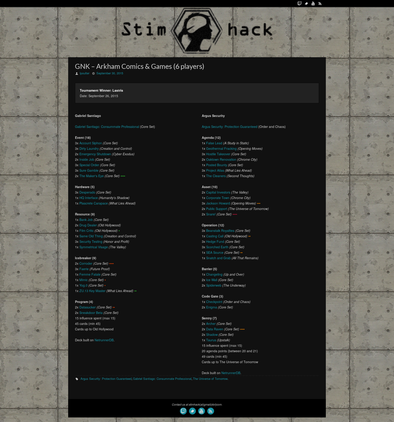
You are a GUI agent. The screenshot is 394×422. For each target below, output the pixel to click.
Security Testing (90, 241)
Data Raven (214, 329)
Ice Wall (211, 279)
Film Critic (86, 230)
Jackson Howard (218, 203)
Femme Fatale (90, 274)
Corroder (85, 263)
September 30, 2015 (109, 73)
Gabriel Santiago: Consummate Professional (107, 126)
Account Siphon (90, 143)
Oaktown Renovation (221, 159)
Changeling (214, 274)
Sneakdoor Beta (91, 312)
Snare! (211, 214)
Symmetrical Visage (93, 247)
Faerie (84, 269)
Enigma (211, 307)
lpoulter (84, 73)
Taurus (211, 340)
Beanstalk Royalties (220, 230)
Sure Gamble (88, 170)
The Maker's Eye (91, 175)
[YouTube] (313, 3)
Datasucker (87, 307)
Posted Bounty (216, 165)
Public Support (216, 208)
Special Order (89, 165)
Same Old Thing (91, 236)
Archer (211, 323)
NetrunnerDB (104, 340)
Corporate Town (217, 197)
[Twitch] (299, 3)
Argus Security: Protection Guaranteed (229, 126)
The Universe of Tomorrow (210, 378)
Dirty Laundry (89, 148)
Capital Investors (218, 192)
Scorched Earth (217, 247)
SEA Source (214, 252)
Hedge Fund (215, 241)
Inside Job (86, 159)
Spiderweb (213, 285)
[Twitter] (306, 3)
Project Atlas (215, 170)
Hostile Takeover (218, 154)
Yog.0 (83, 285)
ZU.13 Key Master (92, 290)
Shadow (212, 334)
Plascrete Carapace (93, 203)
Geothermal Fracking (221, 148)
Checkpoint (214, 301)
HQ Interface (88, 197)
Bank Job (86, 219)
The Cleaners (216, 175)
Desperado (87, 192)
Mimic (83, 279)
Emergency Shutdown (95, 154)
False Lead (214, 143)
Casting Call (214, 236)
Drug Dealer (88, 225)
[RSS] (320, 3)
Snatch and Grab (218, 258)
